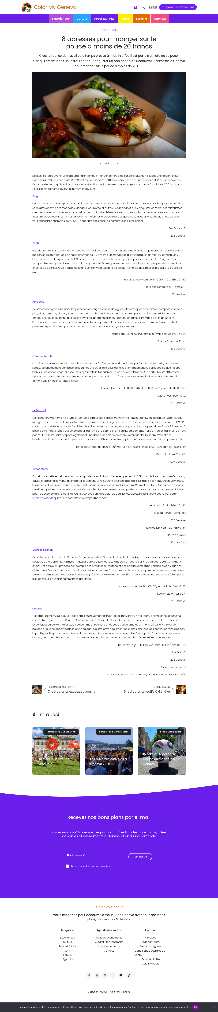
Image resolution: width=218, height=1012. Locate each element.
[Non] (214, 1007)
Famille (141, 19)
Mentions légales (150, 946)
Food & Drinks (104, 19)
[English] (155, 7)
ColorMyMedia (150, 963)
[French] (151, 7)
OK (195, 1007)
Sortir (125, 19)
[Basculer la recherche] (143, 7)
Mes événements (109, 946)
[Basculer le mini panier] (136, 7)
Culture (81, 19)
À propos (150, 937)
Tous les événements (109, 937)
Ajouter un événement (109, 942)
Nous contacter (150, 942)
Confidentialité (150, 959)
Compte (109, 951)
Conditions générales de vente (150, 953)
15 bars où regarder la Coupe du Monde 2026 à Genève (161, 759)
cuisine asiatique (42, 498)
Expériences (61, 19)
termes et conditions (102, 866)
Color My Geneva (55, 7)
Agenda (160, 19)
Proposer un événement (178, 7)
